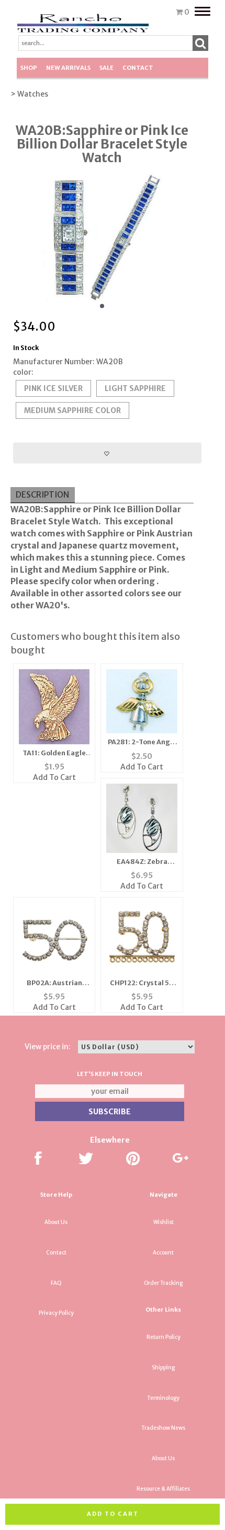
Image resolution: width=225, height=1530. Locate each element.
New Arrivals (68, 67)
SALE (106, 67)
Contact (137, 67)
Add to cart (113, 1513)
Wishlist (163, 1222)
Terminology (163, 1398)
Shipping (163, 1367)
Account (163, 1252)
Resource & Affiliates (163, 1488)
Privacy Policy (56, 1313)
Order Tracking (163, 1283)
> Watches (29, 94)
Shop (28, 67)
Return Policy (164, 1337)
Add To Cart (54, 777)
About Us (56, 1222)
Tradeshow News (163, 1428)
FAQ (56, 1283)
